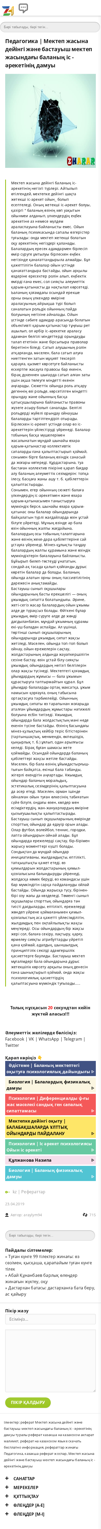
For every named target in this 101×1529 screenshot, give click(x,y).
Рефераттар (33, 1192)
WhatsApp (49, 1039)
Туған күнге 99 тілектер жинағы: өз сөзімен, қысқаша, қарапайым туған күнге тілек (48, 1263)
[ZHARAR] (8, 8)
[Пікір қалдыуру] (23, 8)
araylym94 (33, 1214)
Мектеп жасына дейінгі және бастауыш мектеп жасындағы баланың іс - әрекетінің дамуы (49, 1459)
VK (31, 1039)
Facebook (14, 1039)
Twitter (12, 1045)
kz (15, 1192)
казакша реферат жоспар (46, 1453)
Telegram (73, 1039)
